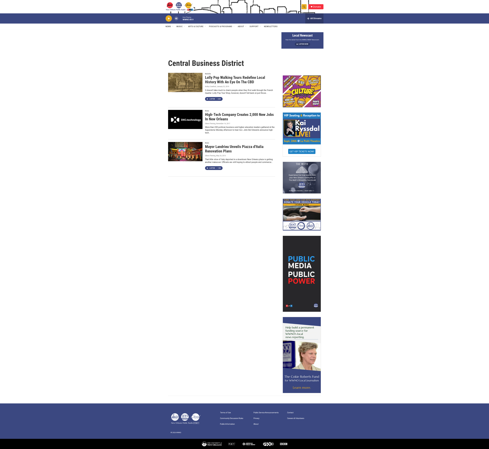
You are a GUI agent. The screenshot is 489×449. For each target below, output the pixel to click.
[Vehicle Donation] (302, 214)
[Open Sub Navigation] (173, 26)
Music (179, 26)
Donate (317, 6)
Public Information (227, 424)
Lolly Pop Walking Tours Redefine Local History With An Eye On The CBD (235, 79)
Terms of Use (225, 413)
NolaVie (208, 74)
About (241, 26)
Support (254, 26)
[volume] (176, 18)
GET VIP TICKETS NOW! (301, 151)
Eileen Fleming (210, 124)
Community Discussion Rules (231, 418)
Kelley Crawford (210, 86)
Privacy (256, 418)
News (168, 26)
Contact (290, 413)
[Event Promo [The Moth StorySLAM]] (302, 177)
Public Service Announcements (266, 413)
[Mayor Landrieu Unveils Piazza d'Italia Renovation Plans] (185, 151)
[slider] (180, 18)
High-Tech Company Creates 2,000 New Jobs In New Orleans (239, 116)
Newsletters (271, 26)
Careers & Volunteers (295, 418)
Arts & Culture (195, 26)
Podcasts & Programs (220, 26)
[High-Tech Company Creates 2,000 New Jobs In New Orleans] (185, 119)
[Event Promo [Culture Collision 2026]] (302, 91)
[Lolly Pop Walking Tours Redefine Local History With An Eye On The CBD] (185, 82)
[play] (169, 18)
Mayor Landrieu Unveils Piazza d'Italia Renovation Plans (234, 148)
